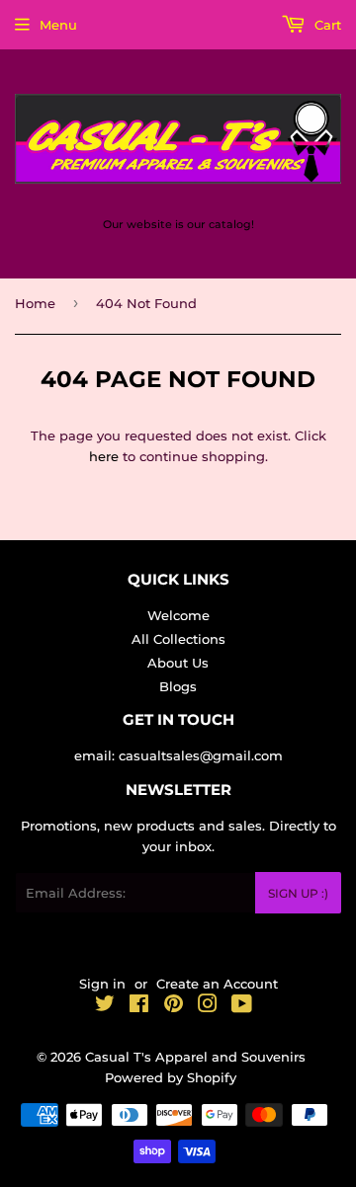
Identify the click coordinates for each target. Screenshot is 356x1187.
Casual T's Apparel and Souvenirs (195, 1057)
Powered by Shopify (170, 1077)
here (104, 456)
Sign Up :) (298, 893)
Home (35, 303)
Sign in (102, 983)
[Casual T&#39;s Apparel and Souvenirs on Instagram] (208, 1006)
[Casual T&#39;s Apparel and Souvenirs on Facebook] (139, 1006)
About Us (178, 663)
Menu (58, 25)
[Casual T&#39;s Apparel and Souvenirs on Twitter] (105, 1006)
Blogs (178, 686)
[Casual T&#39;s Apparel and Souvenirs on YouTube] (241, 1006)
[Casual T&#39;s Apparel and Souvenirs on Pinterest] (173, 1006)
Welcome (178, 615)
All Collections (178, 639)
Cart (326, 25)
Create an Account (217, 983)
